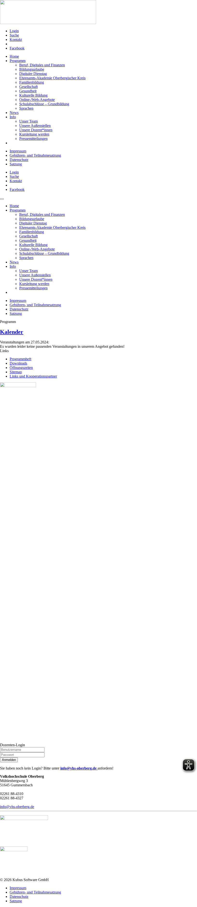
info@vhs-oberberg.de (79, 768)
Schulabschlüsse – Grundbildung (44, 104)
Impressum (18, 151)
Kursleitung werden (34, 134)
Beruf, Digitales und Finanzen (42, 65)
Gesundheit (28, 91)
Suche (14, 35)
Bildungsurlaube (31, 69)
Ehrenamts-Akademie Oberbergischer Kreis (52, 78)
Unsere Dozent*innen (35, 130)
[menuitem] (103, 31)
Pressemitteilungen (33, 139)
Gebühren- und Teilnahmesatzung (35, 155)
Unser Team (28, 121)
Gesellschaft (28, 87)
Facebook (17, 48)
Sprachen (26, 108)
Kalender (11, 332)
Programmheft (20, 359)
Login (14, 31)
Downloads (18, 363)
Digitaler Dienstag (33, 74)
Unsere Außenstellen (35, 126)
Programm (17, 61)
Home (14, 56)
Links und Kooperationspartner (33, 376)
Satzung (16, 164)
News (14, 113)
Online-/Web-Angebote (37, 100)
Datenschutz (19, 160)
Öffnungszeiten (21, 368)
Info (13, 117)
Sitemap (16, 372)
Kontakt (16, 39)
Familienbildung (31, 82)
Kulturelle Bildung (33, 95)
